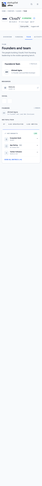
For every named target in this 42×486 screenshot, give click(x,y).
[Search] (31, 4)
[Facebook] (9, 101)
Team (28, 37)
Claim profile (24, 26)
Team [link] (25, 11)
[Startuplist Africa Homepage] (10, 4)
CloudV (18, 11)
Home (4, 11)
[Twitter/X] (4, 101)
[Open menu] (37, 4)
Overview (7, 37)
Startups (11, 11)
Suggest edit (35, 26)
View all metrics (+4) (13, 160)
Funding (19, 37)
